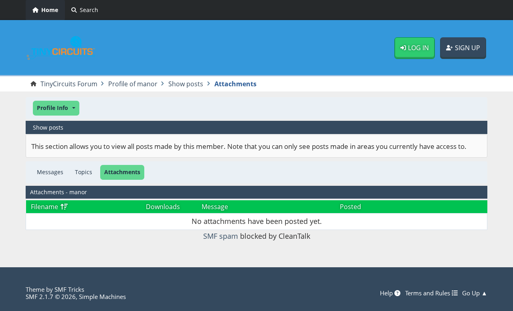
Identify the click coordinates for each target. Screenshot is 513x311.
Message (215, 206)
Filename (45, 206)
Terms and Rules (428, 293)
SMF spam (220, 236)
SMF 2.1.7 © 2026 (51, 297)
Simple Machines (102, 297)
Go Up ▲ (474, 293)
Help (387, 293)
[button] (56, 108)
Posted (350, 206)
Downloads (163, 206)
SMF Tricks (69, 289)
